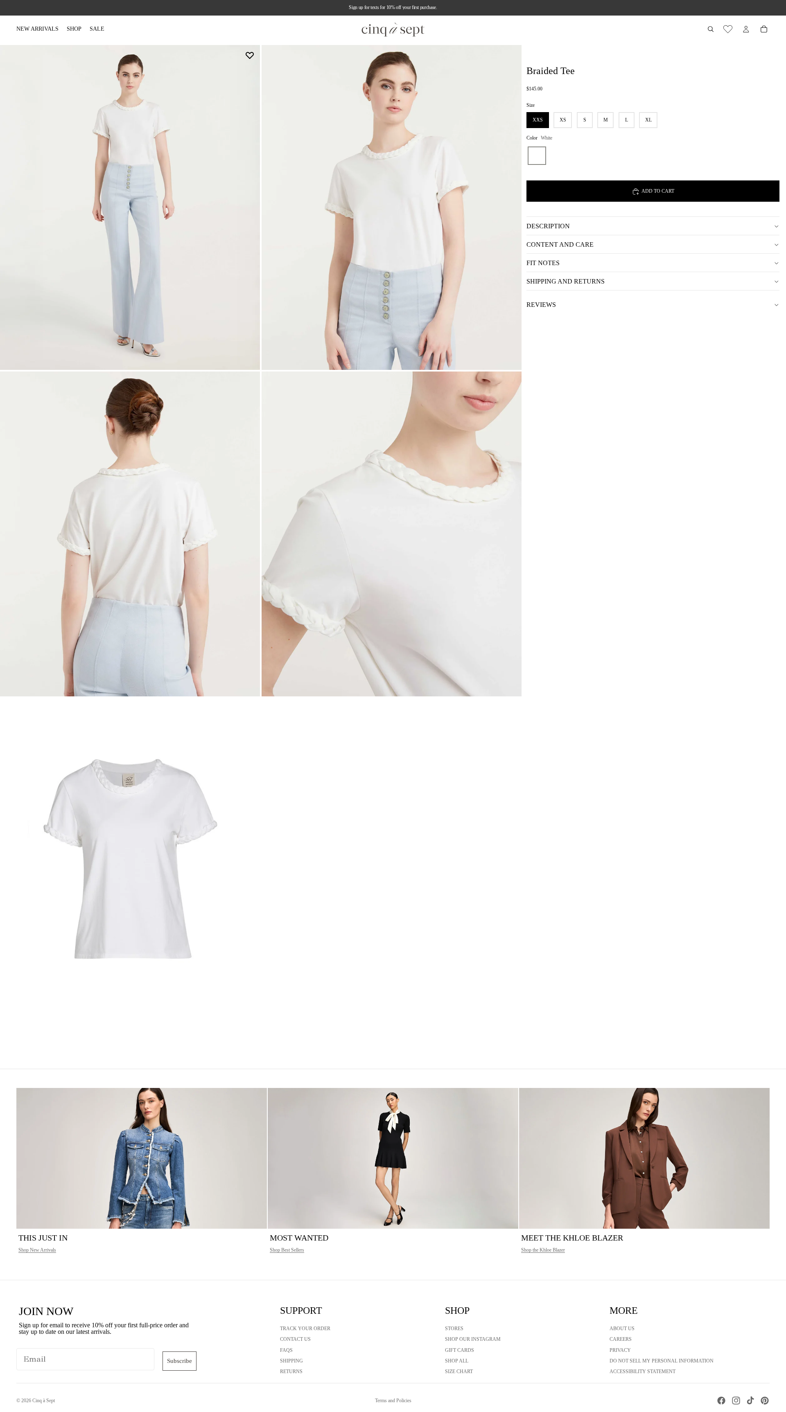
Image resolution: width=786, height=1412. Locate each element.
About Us (622, 1328)
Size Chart (459, 1371)
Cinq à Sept (43, 1400)
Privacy (620, 1350)
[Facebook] (721, 1400)
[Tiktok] (750, 1400)
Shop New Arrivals (37, 1250)
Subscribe (179, 1361)
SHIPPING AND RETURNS (565, 281)
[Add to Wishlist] (250, 55)
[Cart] (764, 29)
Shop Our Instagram (473, 1339)
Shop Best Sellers (287, 1250)
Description (548, 226)
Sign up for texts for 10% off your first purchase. (393, 7)
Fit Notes (543, 262)
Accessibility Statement (642, 1371)
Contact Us (295, 1339)
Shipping (291, 1361)
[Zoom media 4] (392, 534)
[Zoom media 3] (130, 534)
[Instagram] (736, 1400)
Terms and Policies (393, 1400)
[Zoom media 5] (130, 860)
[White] (536, 156)
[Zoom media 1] (130, 207)
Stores (454, 1328)
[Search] (711, 29)
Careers (621, 1339)
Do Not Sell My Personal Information (662, 1361)
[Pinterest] (765, 1400)
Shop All (456, 1361)
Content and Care (560, 244)
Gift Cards (459, 1350)
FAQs (286, 1350)
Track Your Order (305, 1328)
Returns (291, 1371)
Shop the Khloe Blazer (543, 1250)
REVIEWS (541, 304)
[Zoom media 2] (392, 207)
